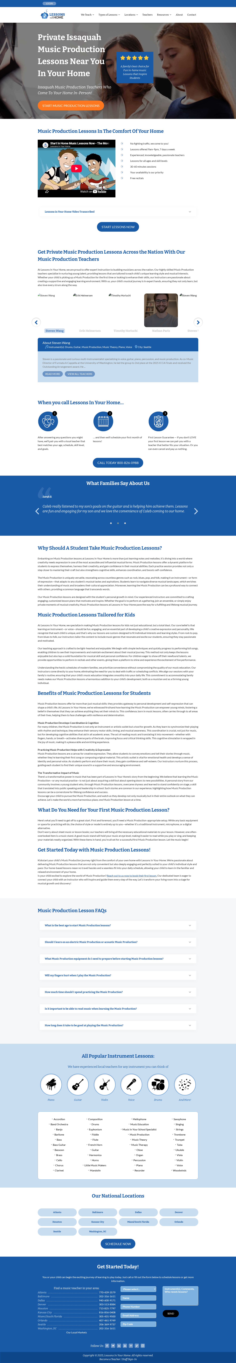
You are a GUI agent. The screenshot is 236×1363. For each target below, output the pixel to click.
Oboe (139, 1149)
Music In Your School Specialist (139, 1129)
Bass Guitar (59, 1144)
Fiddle (95, 1134)
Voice (129, 346)
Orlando (179, 1222)
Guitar (77, 346)
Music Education (139, 1124)
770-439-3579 (107, 1292)
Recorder (140, 1170)
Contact (191, 14)
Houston (57, 1222)
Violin (104, 1099)
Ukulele (179, 1149)
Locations (129, 14)
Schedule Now (118, 1244)
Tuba (179, 1144)
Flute (95, 1139)
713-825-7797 (107, 1308)
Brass (59, 1154)
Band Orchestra (59, 1124)
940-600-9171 (107, 1300)
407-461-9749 (107, 1320)
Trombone (179, 1134)
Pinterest (131, 1346)
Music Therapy (139, 1144)
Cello (59, 1160)
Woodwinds (179, 1170)
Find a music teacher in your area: (76, 1288)
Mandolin (95, 1170)
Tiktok (137, 1346)
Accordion (59, 1119)
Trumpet (179, 1139)
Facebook (107, 1346)
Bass (59, 1139)
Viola (180, 1154)
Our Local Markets (76, 1332)
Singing (180, 1124)
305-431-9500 (107, 1316)
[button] (111, 523)
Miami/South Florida (138, 1222)
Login (49, 3)
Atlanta (57, 1212)
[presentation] (38, 511)
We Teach (86, 14)
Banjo (59, 1129)
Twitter (113, 1346)
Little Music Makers (95, 1165)
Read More (52, 373)
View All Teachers (80, 373)
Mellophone (139, 1119)
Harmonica (95, 1154)
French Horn (95, 1144)
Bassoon (59, 1149)
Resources (163, 14)
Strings (180, 1129)
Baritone (59, 1134)
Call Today (118, 463)
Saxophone (180, 1119)
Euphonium (95, 1129)
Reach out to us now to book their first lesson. (132, 875)
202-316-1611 (107, 1296)
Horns (95, 1160)
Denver (179, 1212)
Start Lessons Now (118, 227)
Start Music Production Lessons (71, 105)
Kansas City (97, 1222)
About (179, 14)
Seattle (147, 346)
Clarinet (59, 1170)
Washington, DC (97, 1231)
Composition (95, 1119)
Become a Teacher (109, 1359)
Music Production (91, 346)
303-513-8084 (107, 1304)
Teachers (147, 14)
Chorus (59, 1165)
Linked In (119, 1346)
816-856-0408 (107, 1312)
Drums (69, 346)
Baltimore (97, 1212)
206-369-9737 (107, 1324)
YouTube (125, 1346)
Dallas (138, 1212)
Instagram (143, 1346)
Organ (139, 1154)
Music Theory (110, 346)
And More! (185, 1099)
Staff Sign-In (129, 1359)
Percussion (139, 1160)
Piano (121, 346)
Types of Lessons (108, 14)
